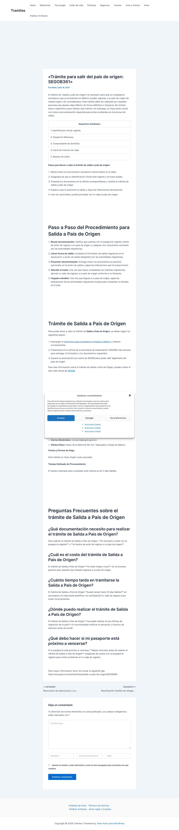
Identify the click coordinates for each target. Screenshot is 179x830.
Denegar (89, 418)
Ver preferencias (118, 418)
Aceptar (61, 418)
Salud (33, 5)
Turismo (118, 5)
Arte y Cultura (133, 5)
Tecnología (60, 5)
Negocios (105, 5)
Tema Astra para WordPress (110, 823)
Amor (146, 5)
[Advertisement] (89, 40)
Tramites (18, 10)
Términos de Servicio (98, 805)
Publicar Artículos (39, 15)
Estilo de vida (76, 5)
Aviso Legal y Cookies (93, 424)
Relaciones (45, 5)
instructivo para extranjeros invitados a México (87, 341)
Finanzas (91, 5)
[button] (130, 395)
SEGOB (71, 370)
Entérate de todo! (77, 805)
